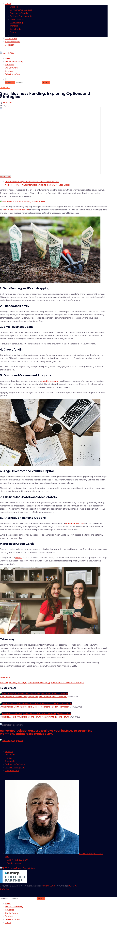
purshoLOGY (49, 885)
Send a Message (14, 863)
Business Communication (21, 16)
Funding (21, 682)
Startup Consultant (65, 682)
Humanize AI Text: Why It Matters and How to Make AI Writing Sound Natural (35, 716)
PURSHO (72, 885)
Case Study (15, 29)
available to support (50, 381)
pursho (36, 682)
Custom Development (15, 767)
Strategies (79, 682)
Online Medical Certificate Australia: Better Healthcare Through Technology (35, 706)
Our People (10, 754)
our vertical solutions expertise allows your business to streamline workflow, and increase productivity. (46, 732)
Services (9, 71)
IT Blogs (8, 758)
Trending (14, 25)
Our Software (11, 67)
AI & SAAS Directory (14, 61)
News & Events (17, 19)
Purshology (45, 682)
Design (13, 32)
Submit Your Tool (12, 74)
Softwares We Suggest (21, 10)
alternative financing (74, 523)
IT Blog (8, 3)
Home (8, 58)
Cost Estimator (12, 770)
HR (11, 35)
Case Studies (11, 38)
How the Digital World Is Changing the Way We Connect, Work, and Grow (33, 696)
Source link (5, 677)
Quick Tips (14, 6)
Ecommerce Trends (19, 13)
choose (18, 557)
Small (53, 682)
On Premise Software (15, 764)
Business (4, 682)
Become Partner (12, 41)
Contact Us (10, 44)
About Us (9, 751)
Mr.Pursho (7, 102)
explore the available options (15, 209)
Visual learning (16, 22)
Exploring (13, 682)
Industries (9, 64)
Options (29, 682)
